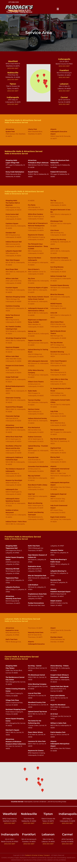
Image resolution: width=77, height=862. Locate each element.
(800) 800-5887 (13, 2)
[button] (57, 9)
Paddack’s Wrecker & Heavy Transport (37, 855)
